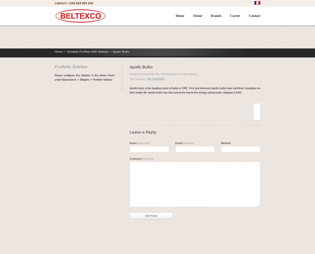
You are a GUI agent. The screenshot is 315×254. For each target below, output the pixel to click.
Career (235, 16)
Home (180, 16)
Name (139, 143)
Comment (142, 158)
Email (184, 143)
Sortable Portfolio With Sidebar (88, 51)
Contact (254, 16)
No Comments (156, 79)
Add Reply (151, 215)
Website (226, 143)
